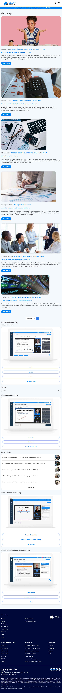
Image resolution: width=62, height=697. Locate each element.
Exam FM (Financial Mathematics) (31, 539)
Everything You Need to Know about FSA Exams (16, 208)
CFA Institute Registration (32, 648)
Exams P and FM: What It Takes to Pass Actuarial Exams (19, 104)
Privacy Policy (29, 618)
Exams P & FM (31, 544)
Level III (31, 377)
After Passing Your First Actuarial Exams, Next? (16, 52)
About (3, 621)
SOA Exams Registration (32, 651)
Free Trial (4, 645)
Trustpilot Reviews (30, 653)
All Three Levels (31, 381)
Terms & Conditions (30, 621)
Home (3, 618)
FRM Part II (31, 442)
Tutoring (3, 631)
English (51, 645)
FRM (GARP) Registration (32, 645)
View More (31, 487)
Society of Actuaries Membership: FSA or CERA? (16, 259)
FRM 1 (3, 659)
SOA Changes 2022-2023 (9, 156)
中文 (50, 653)
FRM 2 (3, 661)
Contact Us (4, 624)
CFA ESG (3, 656)
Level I (31, 367)
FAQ (2, 634)
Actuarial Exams (17, 49)
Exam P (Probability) (31, 535)
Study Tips (27, 101)
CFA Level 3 (4, 653)
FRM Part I (31, 437)
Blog (2, 637)
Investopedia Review (31, 659)
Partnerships (4, 629)
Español (51, 651)
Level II (31, 372)
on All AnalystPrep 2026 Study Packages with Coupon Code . (31, 8)
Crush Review (29, 656)
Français (51, 648)
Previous (29, 318)
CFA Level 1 (4, 648)
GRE (31, 601)
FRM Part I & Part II (31, 446)
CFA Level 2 (4, 651)
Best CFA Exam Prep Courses (33, 661)
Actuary (25, 49)
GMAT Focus (31, 592)
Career (31, 49)
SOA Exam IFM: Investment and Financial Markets (16, 301)
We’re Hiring (4, 626)
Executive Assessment (31, 597)
